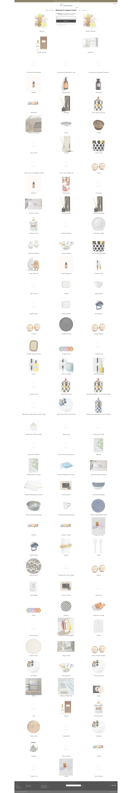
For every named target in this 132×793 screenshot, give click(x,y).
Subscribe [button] (66, 21)
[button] (77, 7)
